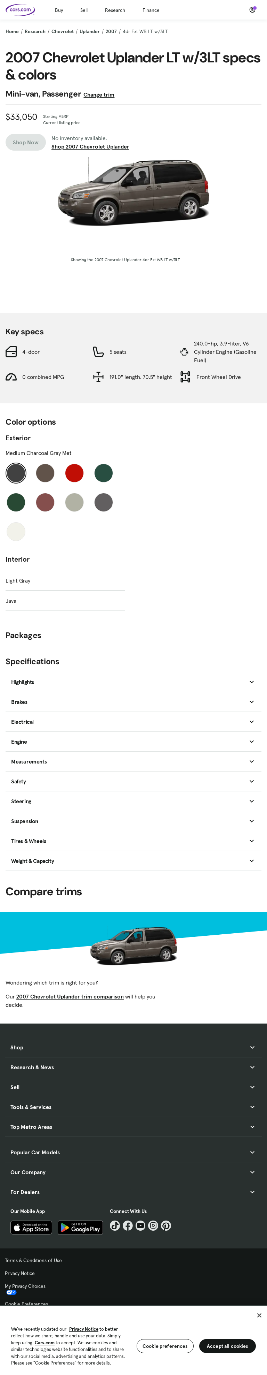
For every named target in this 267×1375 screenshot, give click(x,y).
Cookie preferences (165, 1346)
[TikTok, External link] (115, 1226)
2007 (111, 31)
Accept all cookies (227, 1346)
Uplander (90, 31)
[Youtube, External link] (141, 1226)
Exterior (18, 437)
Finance (151, 10)
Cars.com (45, 1343)
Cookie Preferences (26, 1304)
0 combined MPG (43, 376)
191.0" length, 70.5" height (141, 376)
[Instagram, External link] (153, 1226)
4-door (31, 351)
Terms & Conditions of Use (33, 1260)
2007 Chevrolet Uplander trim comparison (70, 996)
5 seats (118, 351)
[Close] (259, 1315)
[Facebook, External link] (128, 1226)
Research (115, 10)
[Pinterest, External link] (166, 1226)
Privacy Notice (20, 1273)
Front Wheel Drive (218, 376)
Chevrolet (62, 31)
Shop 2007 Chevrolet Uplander (90, 146)
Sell (84, 10)
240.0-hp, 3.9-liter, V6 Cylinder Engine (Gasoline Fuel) (225, 352)
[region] (133, 1340)
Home (12, 31)
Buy (59, 10)
